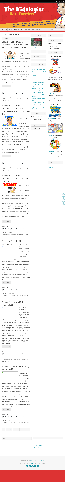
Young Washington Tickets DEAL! (39, 77)
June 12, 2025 (11, 420)
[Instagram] (60, 1)
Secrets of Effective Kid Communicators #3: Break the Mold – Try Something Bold (15, 45)
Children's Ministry (6, 98)
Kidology (21, 98)
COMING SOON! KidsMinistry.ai (38, 67)
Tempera (56, 468)
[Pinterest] (62, 1)
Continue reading (6, 85)
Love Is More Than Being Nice (38, 102)
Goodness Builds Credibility (37, 80)
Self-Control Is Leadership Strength (39, 69)
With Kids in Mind (5, 100)
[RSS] (63, 1)
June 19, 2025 (11, 357)
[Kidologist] (56, 1)
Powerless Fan (37, 447)
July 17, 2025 (11, 167)
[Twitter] (58, 1)
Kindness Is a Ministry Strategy (38, 82)
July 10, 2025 (11, 232)
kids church (26, 98)
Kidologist (5, 97)
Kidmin (18, 98)
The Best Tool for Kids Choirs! (38, 92)
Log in (49, 165)
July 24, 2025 (11, 97)
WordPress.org (51, 171)
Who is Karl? (31, 463)
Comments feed (51, 169)
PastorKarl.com (51, 118)
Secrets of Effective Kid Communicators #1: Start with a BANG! (15, 178)
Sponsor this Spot (34, 47)
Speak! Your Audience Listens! (40, 452)
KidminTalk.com (53, 93)
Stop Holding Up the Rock (37, 104)
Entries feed (50, 167)
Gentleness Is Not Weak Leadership (39, 71)
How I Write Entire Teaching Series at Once (42, 449)
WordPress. (62, 468)
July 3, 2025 (11, 293)
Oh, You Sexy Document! (39, 443)
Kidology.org (40, 116)
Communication (13, 98)
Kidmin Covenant (17, 359)
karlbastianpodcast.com (56, 101)
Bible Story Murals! (38, 445)
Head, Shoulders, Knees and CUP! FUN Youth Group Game (46, 440)
